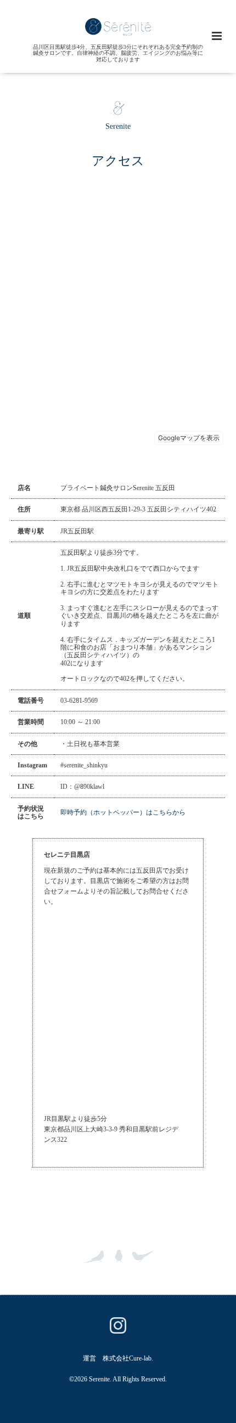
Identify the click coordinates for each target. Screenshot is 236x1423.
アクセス (118, 160)
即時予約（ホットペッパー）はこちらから (123, 812)
